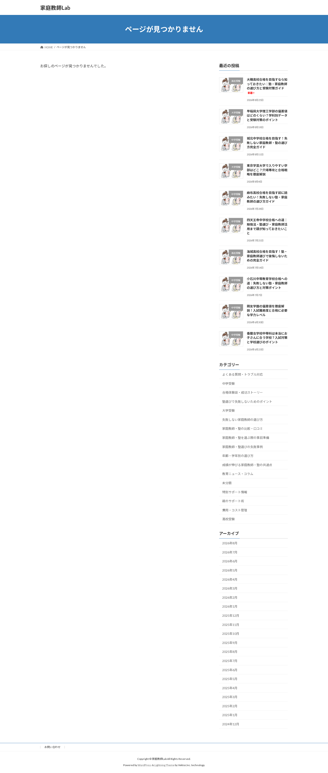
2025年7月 (229, 661)
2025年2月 (229, 706)
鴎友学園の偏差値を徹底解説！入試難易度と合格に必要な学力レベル (267, 310)
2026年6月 (229, 561)
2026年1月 (229, 607)
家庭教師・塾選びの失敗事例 (242, 447)
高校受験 (228, 519)
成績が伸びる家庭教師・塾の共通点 (247, 465)
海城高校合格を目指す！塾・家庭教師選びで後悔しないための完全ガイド (267, 256)
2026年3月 (229, 588)
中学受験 (228, 383)
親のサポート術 (233, 501)
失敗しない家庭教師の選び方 (242, 419)
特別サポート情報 (234, 492)
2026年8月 (229, 543)
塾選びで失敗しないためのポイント (247, 401)
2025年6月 (229, 670)
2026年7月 (229, 552)
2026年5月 (229, 570)
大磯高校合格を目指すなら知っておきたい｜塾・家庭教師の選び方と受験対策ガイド (267, 86)
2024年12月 (230, 724)
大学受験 (228, 410)
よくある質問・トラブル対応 (242, 374)
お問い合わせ (52, 747)
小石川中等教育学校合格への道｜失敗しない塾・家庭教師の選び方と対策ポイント (267, 283)
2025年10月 (230, 633)
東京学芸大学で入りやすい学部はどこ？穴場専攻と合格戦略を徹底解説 (267, 170)
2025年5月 (229, 679)
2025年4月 (229, 688)
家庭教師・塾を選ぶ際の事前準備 (245, 438)
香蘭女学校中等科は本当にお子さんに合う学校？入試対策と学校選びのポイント (267, 337)
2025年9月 (229, 643)
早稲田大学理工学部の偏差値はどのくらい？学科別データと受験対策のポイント (267, 115)
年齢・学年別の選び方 (237, 456)
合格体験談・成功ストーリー (242, 392)
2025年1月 (229, 715)
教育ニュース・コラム (237, 474)
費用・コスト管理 (234, 510)
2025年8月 (229, 652)
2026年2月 (229, 597)
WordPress (145, 765)
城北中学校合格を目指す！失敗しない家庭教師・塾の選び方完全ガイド (267, 142)
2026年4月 (229, 579)
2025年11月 (230, 625)
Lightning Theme (164, 765)
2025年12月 (230, 615)
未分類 (227, 483)
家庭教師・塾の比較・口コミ (242, 429)
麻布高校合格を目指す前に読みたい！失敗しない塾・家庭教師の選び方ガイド (267, 197)
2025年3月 (229, 697)
